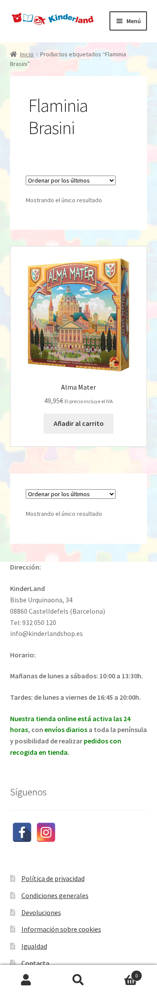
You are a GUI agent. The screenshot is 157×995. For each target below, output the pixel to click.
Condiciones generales (55, 895)
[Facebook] (22, 832)
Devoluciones (41, 912)
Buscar (78, 980)
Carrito (121, 972)
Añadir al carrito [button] (79, 423)
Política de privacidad (53, 878)
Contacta (35, 963)
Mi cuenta (26, 980)
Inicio (27, 54)
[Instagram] (46, 832)
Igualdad (34, 946)
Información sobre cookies (61, 929)
